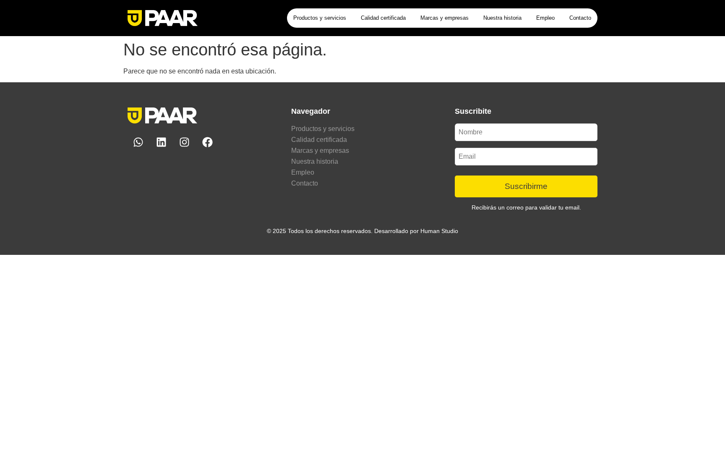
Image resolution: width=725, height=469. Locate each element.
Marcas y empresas (444, 18)
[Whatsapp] (138, 142)
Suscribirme (526, 186)
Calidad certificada (383, 18)
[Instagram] (184, 142)
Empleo (545, 18)
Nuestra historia (502, 18)
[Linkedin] (161, 142)
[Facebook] (207, 142)
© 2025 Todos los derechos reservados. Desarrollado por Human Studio (362, 231)
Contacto (580, 18)
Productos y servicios (319, 18)
